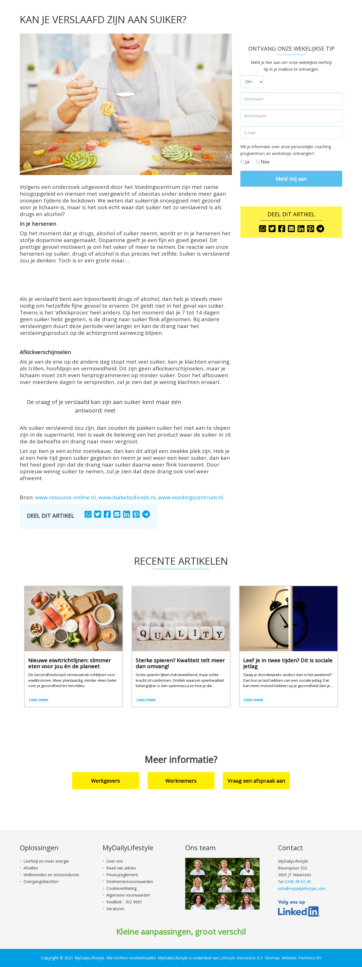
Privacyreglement (122, 874)
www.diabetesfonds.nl (126, 497)
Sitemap (272, 957)
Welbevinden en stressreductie (51, 874)
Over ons (114, 861)
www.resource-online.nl (65, 497)
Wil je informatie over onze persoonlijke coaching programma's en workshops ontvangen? (285, 150)
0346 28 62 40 (298, 881)
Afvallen (30, 868)
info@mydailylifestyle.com (302, 888)
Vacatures (115, 908)
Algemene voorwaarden (128, 895)
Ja (246, 162)
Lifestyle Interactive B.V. (242, 957)
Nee (265, 162)
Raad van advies (121, 868)
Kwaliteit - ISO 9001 (124, 902)
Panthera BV (309, 957)
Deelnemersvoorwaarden (129, 881)
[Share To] (89, 514)
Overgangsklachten (41, 881)
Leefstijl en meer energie (46, 861)
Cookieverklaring (121, 888)
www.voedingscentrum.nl (190, 497)
